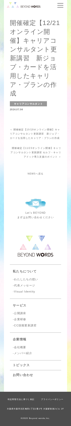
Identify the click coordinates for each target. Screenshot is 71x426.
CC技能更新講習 (25, 325)
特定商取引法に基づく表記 (21, 399)
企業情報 (19, 339)
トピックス (21, 365)
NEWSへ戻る (36, 173)
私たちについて (25, 271)
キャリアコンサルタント (28, 103)
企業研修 (20, 319)
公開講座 (20, 313)
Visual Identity (24, 291)
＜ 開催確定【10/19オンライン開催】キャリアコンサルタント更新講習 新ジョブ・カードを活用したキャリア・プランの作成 (35, 133)
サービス (19, 305)
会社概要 (20, 347)
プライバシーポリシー (52, 399)
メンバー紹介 (23, 353)
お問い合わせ (23, 375)
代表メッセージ (24, 285)
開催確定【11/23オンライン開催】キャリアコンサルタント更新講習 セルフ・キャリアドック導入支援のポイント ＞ (35, 152)
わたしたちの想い (26, 279)
